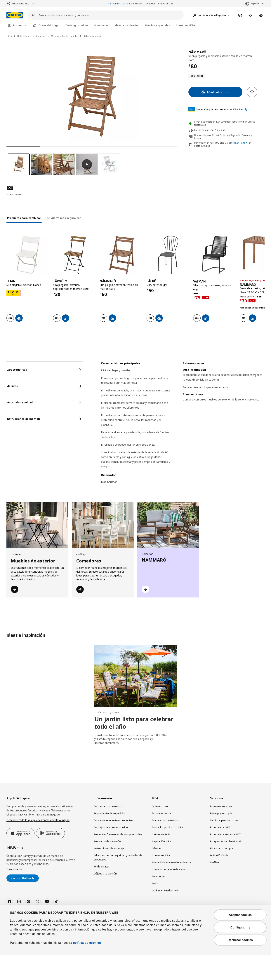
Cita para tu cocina (132, 3)
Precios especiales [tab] (157, 25)
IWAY (155, 883)
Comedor (41, 36)
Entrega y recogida (221, 813)
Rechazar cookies (240, 940)
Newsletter (158, 876)
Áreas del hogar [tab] (49, 25)
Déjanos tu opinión (105, 873)
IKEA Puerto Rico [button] (20, 3)
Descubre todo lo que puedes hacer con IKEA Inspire (38, 820)
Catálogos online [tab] (76, 25)
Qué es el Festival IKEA (165, 890)
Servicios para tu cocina (224, 820)
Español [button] (255, 3)
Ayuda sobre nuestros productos (113, 820)
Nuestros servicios (221, 806)
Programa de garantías (107, 841)
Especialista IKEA (220, 827)
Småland (215, 862)
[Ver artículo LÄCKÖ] (168, 254)
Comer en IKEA (165, 3)
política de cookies (86, 942)
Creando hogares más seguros (170, 869)
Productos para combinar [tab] (24, 218)
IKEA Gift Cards (219, 855)
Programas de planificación (226, 841)
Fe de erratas (102, 866)
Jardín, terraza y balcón (106, 712)
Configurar (238, 927)
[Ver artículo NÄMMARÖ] (121, 254)
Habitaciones (24, 36)
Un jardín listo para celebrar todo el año (133, 722)
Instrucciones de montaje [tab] (23, 419)
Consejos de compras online (111, 827)
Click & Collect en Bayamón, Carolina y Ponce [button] (223, 137)
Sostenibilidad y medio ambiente (171, 862)
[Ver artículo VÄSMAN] (214, 254)
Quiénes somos (161, 806)
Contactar (150, 3)
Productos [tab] (20, 25)
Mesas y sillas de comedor (64, 36)
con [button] (221, 109)
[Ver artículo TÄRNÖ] (74, 254)
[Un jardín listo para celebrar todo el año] (135, 676)
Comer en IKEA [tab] (185, 25)
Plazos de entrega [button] (203, 130)
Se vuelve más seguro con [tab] (64, 218)
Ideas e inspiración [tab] (126, 25)
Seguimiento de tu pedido (109, 813)
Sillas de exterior (93, 36)
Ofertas (156, 848)
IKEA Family (113, 3)
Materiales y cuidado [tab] (20, 402)
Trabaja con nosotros (165, 820)
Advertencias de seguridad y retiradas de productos (118, 857)
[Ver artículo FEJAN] (27, 254)
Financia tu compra (221, 848)
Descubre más (15, 869)
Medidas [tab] (12, 386)
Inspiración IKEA (161, 841)
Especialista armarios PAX (225, 834)
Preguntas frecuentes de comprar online (118, 834)
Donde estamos (161, 813)
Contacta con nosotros (108, 806)
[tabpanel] (183, 424)
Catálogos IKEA (161, 834)
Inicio (9, 36)
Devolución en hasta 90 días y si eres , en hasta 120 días (222, 144)
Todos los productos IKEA (167, 827)
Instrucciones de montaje (109, 848)
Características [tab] (16, 369)
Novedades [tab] (101, 25)
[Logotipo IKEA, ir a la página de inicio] (14, 15)
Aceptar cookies (240, 914)
